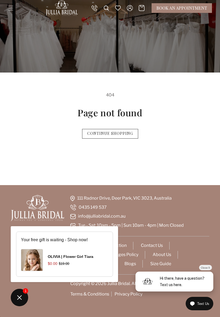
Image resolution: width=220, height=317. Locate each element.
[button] (11, 8)
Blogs (130, 263)
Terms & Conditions (89, 294)
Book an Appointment (181, 8)
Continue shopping (110, 133)
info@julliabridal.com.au (102, 216)
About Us (162, 254)
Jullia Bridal (118, 283)
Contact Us (152, 245)
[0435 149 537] (94, 8)
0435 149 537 (93, 207)
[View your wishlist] (118, 8)
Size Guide (160, 263)
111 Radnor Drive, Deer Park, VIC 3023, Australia (124, 198)
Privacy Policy (128, 294)
